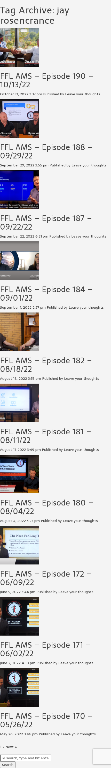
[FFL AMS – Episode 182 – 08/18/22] (19, 348)
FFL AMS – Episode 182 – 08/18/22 (46, 364)
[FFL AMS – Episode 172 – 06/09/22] (19, 562)
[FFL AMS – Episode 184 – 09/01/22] (19, 277)
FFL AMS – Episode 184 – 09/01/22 (46, 293)
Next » (11, 747)
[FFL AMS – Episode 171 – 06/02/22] (19, 633)
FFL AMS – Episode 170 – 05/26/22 (46, 720)
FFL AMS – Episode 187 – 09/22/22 (46, 222)
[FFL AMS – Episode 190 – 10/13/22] (19, 64)
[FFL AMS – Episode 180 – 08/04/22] (19, 491)
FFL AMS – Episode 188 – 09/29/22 (46, 151)
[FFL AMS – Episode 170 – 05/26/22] (19, 704)
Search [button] (7, 764)
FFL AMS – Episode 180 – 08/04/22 (46, 507)
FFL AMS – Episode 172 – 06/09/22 (46, 578)
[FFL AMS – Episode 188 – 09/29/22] (19, 135)
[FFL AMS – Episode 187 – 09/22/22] (19, 206)
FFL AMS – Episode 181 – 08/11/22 (45, 435)
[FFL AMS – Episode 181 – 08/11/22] (19, 420)
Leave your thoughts (82, 94)
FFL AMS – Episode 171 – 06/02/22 (45, 649)
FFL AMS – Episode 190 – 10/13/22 (46, 80)
